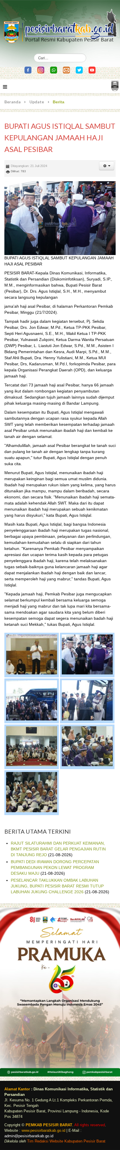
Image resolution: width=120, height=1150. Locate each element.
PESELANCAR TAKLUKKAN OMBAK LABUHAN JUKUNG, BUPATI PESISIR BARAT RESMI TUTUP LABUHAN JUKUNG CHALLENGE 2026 (57, 886)
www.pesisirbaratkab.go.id (43, 1131)
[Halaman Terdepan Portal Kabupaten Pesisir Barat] (115, 85)
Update (36, 101)
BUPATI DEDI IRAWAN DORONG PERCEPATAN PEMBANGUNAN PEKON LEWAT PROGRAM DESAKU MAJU (55, 867)
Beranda (12, 101)
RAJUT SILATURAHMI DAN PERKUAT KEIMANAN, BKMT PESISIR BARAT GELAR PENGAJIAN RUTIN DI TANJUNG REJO (58, 849)
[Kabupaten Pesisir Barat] (60, 23)
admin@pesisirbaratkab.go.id (28, 1136)
